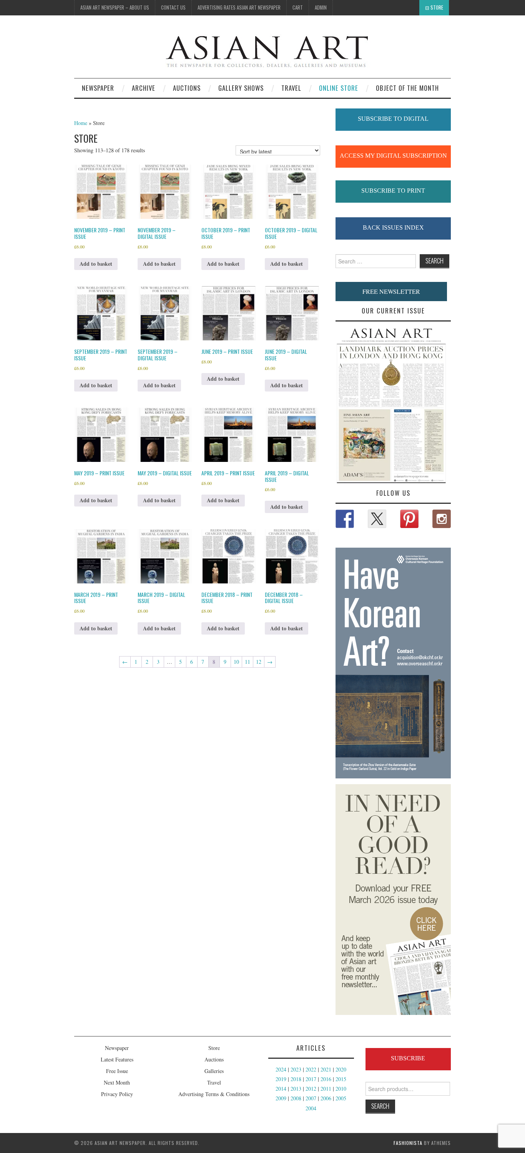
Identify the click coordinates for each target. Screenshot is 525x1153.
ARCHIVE (143, 88)
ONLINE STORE (338, 88)
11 (247, 661)
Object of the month (407, 88)
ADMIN (321, 7)
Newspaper (98, 88)
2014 (281, 1088)
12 (258, 661)
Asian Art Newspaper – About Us (114, 7)
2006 (326, 1098)
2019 (281, 1079)
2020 (341, 1069)
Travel (291, 88)
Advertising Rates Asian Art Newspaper (239, 7)
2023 (296, 1069)
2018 (296, 1079)
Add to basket (96, 264)
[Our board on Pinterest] (409, 519)
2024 (281, 1069)
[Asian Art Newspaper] (222, 49)
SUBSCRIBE (408, 1058)
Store (436, 7)
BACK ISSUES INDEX (393, 227)
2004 (311, 1108)
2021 (326, 1069)
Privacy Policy (117, 1094)
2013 (296, 1088)
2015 (341, 1079)
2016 (326, 1079)
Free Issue (117, 1071)
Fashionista (408, 1142)
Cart (297, 7)
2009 (281, 1098)
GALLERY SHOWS (241, 88)
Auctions (214, 1059)
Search (380, 1106)
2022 (311, 1069)
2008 (296, 1098)
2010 (341, 1088)
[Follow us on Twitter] (377, 519)
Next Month (117, 1082)
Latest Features (117, 1059)
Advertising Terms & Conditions (213, 1094)
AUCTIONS (187, 88)
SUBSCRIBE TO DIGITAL (393, 118)
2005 (341, 1098)
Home (80, 123)
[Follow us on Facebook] (345, 519)
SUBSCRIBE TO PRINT (393, 190)
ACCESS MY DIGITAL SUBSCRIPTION (393, 155)
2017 (311, 1079)
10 (236, 661)
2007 (311, 1098)
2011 (326, 1088)
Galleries (214, 1071)
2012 (311, 1088)
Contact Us (173, 7)
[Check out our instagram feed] (441, 519)
